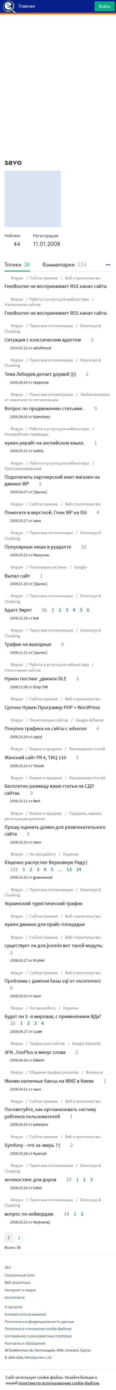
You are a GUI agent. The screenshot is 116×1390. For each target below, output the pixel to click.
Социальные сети (20, 1275)
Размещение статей (86, 748)
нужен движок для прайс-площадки (45, 924)
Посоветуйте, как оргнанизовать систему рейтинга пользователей (50, 1112)
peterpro (40, 1124)
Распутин (41, 555)
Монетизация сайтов (49, 720)
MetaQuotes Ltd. (38, 1357)
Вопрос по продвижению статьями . (44, 408)
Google (79, 567)
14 (78, 869)
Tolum (38, 765)
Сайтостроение (44, 278)
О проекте (13, 1306)
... (60, 869)
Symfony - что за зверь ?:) (32, 1145)
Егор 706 (40, 686)
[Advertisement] (58, 28)
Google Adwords (86, 1043)
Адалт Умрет (18, 610)
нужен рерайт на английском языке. (44, 442)
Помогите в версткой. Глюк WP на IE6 (46, 512)
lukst (37, 1187)
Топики (17, 265)
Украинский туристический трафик (43, 903)
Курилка (70, 854)
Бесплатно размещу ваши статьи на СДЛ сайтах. (49, 789)
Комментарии (65, 265)
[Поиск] (88, 8)
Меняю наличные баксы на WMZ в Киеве (49, 1081)
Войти (104, 6)
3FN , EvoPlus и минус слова (35, 1052)
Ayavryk (40, 1153)
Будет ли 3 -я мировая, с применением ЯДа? (53, 1016)
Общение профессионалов (54, 1072)
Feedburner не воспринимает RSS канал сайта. (56, 286)
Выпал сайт (17, 575)
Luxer (38, 1031)
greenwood (42, 877)
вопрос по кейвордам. (29, 1214)
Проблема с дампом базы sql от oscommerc (53, 981)
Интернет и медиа (20, 1290)
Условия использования (25, 1314)
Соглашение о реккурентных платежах (38, 1335)
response (41, 382)
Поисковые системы (48, 567)
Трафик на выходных (28, 644)
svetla (38, 450)
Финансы (94, 1072)
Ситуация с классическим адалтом (43, 339)
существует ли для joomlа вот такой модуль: (54, 945)
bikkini (38, 1060)
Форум (17, 278)
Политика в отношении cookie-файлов (38, 1328)
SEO (8, 1267)
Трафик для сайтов (47, 1043)
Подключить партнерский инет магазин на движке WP (52, 480)
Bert (36, 800)
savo (37, 520)
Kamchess (41, 416)
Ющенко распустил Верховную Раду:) (46, 862)
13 (69, 869)
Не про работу (43, 854)
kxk (36, 618)
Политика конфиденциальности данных (39, 1321)
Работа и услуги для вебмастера (59, 299)
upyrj (37, 736)
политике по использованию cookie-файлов (58, 1382)
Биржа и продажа (46, 748)
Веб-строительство (82, 278)
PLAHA (38, 960)
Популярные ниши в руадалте (38, 546)
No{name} (41, 1222)
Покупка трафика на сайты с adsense (46, 728)
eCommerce (15, 1297)
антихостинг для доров (30, 1179)
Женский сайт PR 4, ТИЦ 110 (35, 757)
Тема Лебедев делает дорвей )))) (40, 374)
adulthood (42, 347)
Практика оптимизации (51, 325)
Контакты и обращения (25, 1343)
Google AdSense (89, 720)
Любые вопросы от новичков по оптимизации (57, 397)
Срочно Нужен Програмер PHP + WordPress (52, 707)
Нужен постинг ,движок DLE (35, 678)
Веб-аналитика (17, 1282)
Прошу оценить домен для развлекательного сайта (55, 830)
